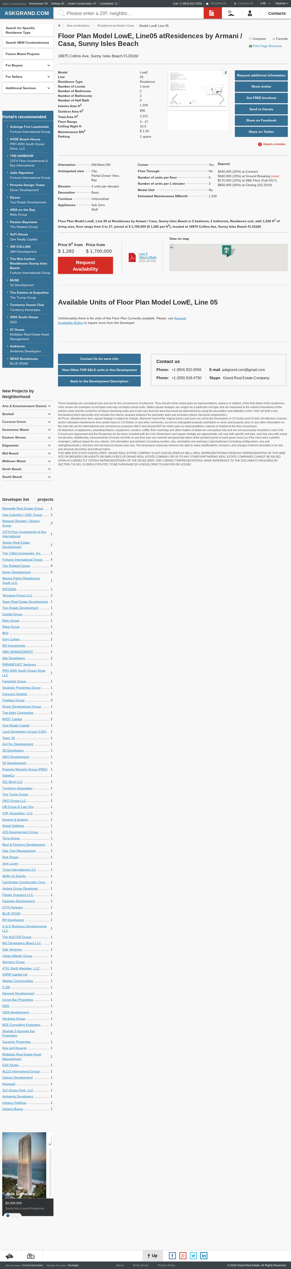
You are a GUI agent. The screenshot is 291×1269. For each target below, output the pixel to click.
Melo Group (22, 212)
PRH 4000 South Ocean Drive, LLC (27, 143)
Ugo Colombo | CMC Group (22, 515)
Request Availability (85, 266)
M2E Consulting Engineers (21, 1025)
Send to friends (261, 109)
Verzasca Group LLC (17, 595)
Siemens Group (13, 962)
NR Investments (13, 645)
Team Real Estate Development (25, 601)
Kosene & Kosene (15, 819)
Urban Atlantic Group (17, 956)
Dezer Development (27, 187)
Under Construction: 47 (82, 3)
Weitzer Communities (17, 981)
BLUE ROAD (24, 361)
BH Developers (13, 920)
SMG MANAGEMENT (17, 651)
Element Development (18, 993)
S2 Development (22, 282)
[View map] (225, 257)
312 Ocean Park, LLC (17, 1090)
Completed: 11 (109, 3)
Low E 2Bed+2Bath (148, 255)
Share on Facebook (261, 120)
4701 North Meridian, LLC (21, 968)
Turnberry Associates (27, 307)
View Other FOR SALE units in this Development (99, 370)
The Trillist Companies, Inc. (21, 553)
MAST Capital (12, 719)
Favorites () (218, 3)
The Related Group (24, 224)
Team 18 (8, 738)
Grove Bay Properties (17, 1000)
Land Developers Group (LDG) (24, 731)
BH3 (5, 633)
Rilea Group (11, 626)
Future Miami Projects (23, 54)
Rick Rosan (10, 857)
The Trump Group (29, 295)
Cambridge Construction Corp (23, 882)
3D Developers (13, 750)
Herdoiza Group (13, 1018)
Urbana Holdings (14, 1103)
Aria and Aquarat (14, 1048)
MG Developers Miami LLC (21, 943)
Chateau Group (13, 700)
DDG (24, 319)
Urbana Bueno (12, 1109)
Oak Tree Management (19, 851)
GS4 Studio (10, 1065)
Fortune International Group (30, 129)
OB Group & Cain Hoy (18, 807)
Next (221, 99)
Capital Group (12, 614)
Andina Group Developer (20, 888)
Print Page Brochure (267, 46)
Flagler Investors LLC (17, 895)
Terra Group (11, 838)
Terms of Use (141, 1265)
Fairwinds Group (14, 681)
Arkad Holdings (13, 825)
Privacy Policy (166, 1265)
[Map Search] (11, 1256)
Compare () (245, 3)
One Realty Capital (23, 236)
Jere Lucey (10, 863)
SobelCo (8, 775)
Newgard (8, 1084)
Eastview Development (18, 901)
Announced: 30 (38, 3)
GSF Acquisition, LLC (17, 813)
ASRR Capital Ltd (14, 974)
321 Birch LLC (12, 782)
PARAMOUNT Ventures (19, 664)
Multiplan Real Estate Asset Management (29, 334)
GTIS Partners (12, 907)
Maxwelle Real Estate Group (22, 508)
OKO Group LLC (14, 800)
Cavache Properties (16, 1042)
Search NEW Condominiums (27, 42)
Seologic (73, 1265)
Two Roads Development (28, 200)
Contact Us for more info (99, 359)
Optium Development (17, 1077)
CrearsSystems (32, 1265)
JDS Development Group (20, 832)
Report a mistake (274, 144)
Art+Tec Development (17, 744)
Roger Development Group (21, 706)
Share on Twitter (261, 132)
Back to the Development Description (99, 381)
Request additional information (261, 75)
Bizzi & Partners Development (23, 844)
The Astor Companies (17, 712)
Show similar (261, 86)
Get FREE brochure (261, 98)
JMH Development (23, 249)
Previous (175, 99)
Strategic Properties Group (21, 687)
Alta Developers (13, 658)
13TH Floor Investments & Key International (29, 160)
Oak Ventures (12, 949)
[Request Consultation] (32, 1256)
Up (154, 1255)
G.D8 (6, 987)
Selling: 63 (57, 3)
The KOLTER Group (16, 937)
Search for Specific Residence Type (20, 30)
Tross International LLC (19, 869)
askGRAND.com (27, 13)
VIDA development (15, 1012)
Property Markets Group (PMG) (25, 769)
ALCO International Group (21, 1071)
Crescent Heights (14, 694)
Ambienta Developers (25, 348)
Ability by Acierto (14, 876)
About (119, 1265)
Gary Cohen (11, 639)
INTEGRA (9, 589)
